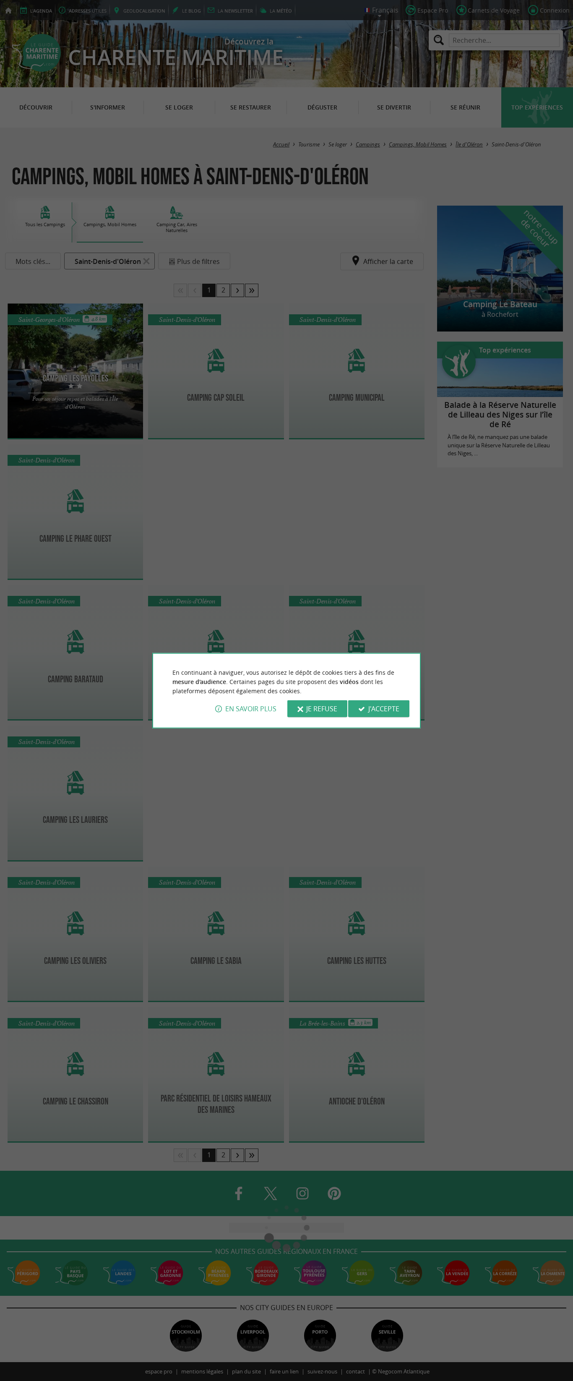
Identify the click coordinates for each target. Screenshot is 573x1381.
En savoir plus (250, 708)
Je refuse (321, 708)
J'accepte (383, 708)
